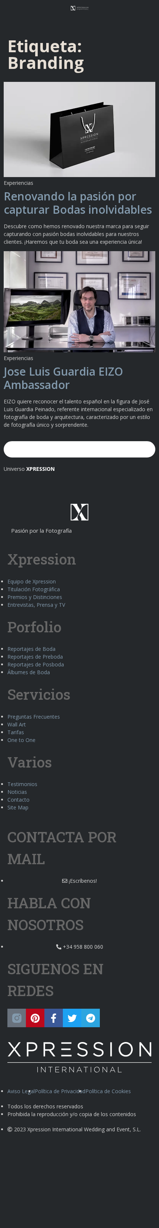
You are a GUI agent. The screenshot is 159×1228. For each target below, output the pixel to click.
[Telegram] (90, 1018)
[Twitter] (72, 1018)
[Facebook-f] (53, 1018)
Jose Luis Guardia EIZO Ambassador (63, 378)
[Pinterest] (35, 1018)
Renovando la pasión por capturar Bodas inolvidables (78, 203)
